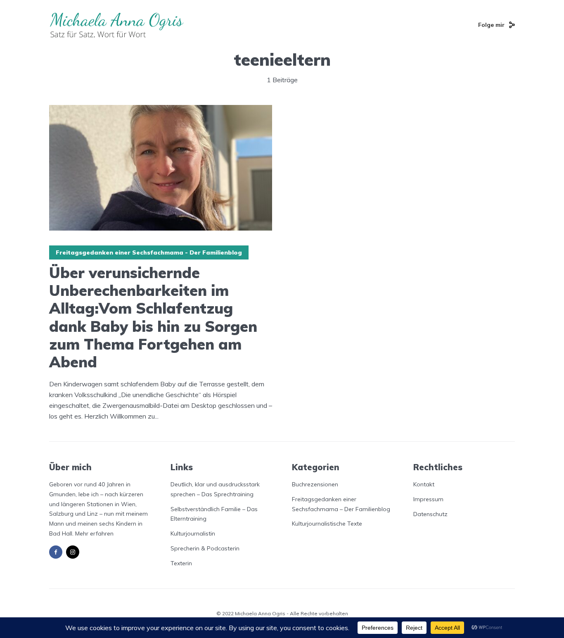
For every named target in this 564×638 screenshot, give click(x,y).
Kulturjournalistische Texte (327, 523)
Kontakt (423, 484)
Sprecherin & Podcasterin (205, 548)
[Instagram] (72, 552)
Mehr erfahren (94, 533)
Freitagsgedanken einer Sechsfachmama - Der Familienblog (149, 252)
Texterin (181, 563)
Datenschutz (430, 514)
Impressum (428, 499)
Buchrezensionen (315, 484)
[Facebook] (55, 552)
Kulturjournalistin (193, 533)
